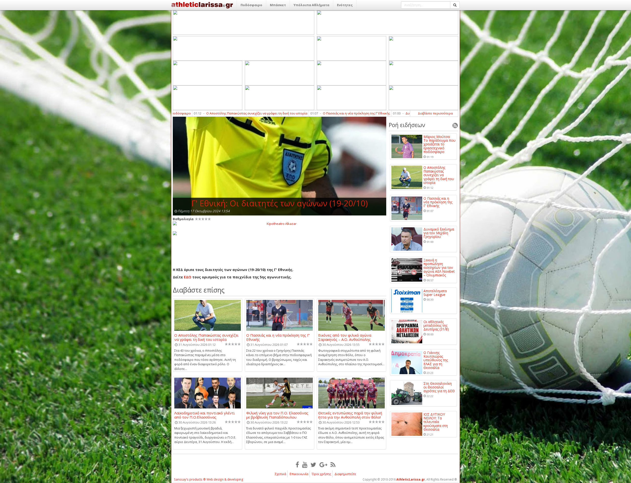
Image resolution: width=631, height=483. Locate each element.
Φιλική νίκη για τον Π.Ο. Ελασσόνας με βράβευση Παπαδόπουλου (277, 415)
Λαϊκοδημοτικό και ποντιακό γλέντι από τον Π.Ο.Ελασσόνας (204, 415)
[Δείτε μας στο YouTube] (304, 464)
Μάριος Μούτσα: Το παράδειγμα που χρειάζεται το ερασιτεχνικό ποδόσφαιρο (439, 144)
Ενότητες (345, 5)
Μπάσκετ (278, 5)
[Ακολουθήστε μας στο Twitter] (313, 464)
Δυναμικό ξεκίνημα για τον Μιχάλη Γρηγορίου (389, 113)
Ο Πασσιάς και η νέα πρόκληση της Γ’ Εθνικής (305, 113)
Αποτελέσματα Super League (435, 293)
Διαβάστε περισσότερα (435, 113)
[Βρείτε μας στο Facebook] (297, 464)
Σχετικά (280, 474)
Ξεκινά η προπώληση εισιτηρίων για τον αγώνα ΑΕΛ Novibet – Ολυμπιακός (439, 267)
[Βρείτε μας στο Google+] (323, 464)
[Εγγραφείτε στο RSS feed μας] (333, 464)
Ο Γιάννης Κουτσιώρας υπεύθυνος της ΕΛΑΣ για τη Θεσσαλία (435, 360)
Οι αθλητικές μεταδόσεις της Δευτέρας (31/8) (436, 325)
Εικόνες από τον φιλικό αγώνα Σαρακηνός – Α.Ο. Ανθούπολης (344, 337)
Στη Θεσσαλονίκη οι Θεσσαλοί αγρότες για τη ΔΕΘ (439, 387)
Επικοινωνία (299, 474)
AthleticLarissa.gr (410, 479)
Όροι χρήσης (321, 474)
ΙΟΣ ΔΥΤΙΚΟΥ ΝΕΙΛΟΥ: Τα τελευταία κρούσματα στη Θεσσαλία (435, 421)
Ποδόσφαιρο (251, 5)
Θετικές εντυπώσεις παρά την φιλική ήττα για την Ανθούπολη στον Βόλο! (350, 415)
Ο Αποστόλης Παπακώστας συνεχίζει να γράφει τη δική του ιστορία (206, 113)
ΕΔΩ (188, 277)
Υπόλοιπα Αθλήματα (311, 5)
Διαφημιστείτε (345, 474)
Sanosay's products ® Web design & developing (208, 479)
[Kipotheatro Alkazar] (279, 223)
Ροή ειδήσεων (407, 125)
